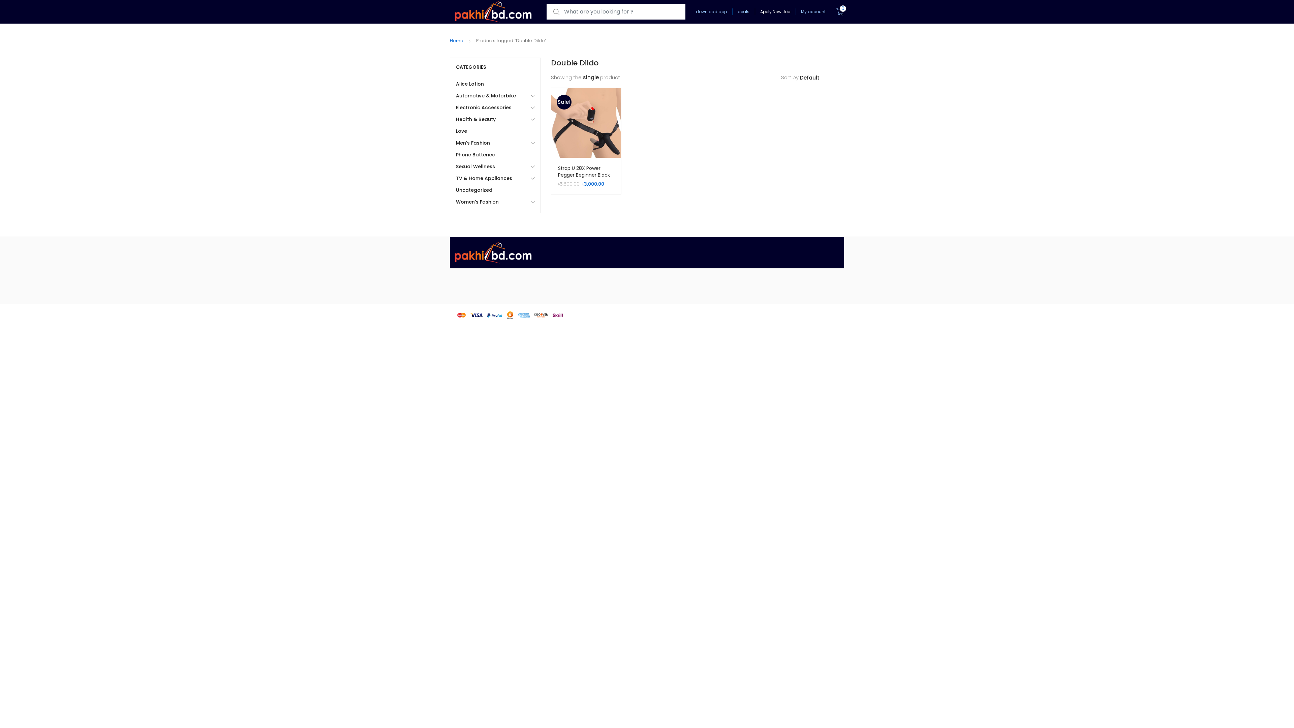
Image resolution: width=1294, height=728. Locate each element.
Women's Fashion (477, 202)
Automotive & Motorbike (486, 95)
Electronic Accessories (484, 107)
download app (711, 11)
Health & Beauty (476, 119)
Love (461, 131)
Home (456, 40)
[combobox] (616, 12)
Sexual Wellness (475, 166)
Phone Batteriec (475, 154)
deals (743, 11)
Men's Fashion (473, 143)
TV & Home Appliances (484, 178)
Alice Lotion (470, 84)
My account (813, 11)
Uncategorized (474, 190)
